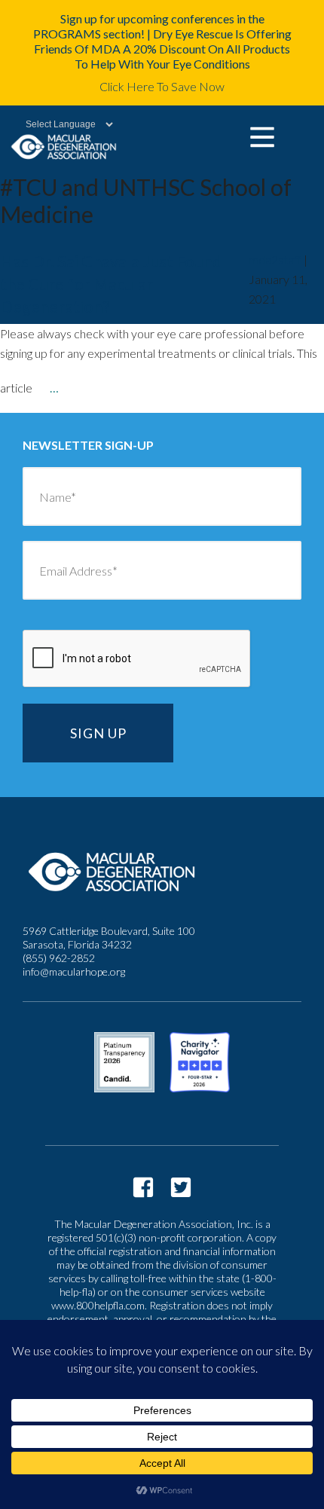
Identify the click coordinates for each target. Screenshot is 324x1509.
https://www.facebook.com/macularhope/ (143, 1187)
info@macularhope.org (74, 971)
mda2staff (275, 259)
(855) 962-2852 (59, 958)
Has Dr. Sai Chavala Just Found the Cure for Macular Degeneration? (111, 283)
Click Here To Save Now (162, 86)
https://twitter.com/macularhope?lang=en (181, 1187)
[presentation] (137, 659)
